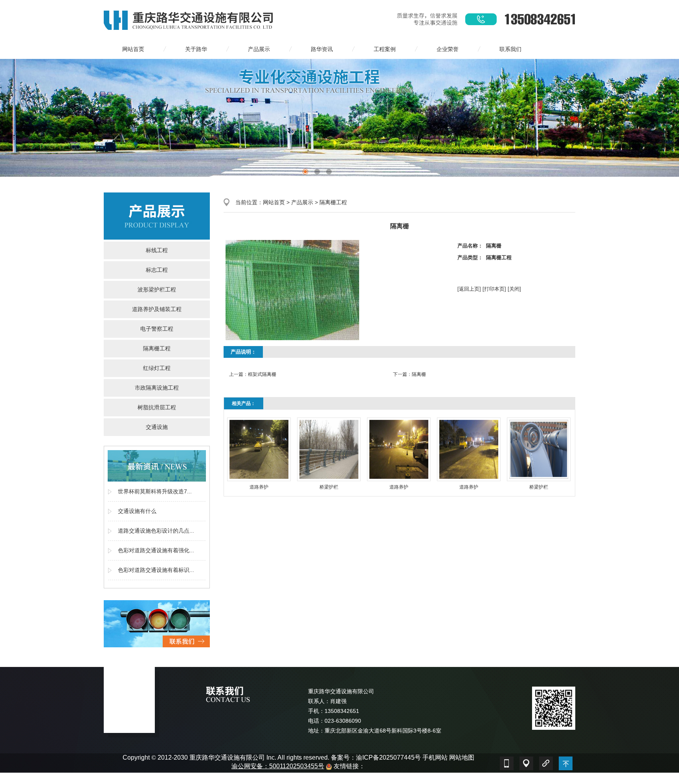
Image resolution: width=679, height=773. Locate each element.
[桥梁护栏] (328, 449)
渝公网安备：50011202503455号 (277, 766)
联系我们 (510, 49)
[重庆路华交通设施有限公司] (189, 19)
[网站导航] (526, 761)
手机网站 (435, 757)
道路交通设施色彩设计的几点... (156, 531)
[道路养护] (259, 449)
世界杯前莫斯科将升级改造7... (155, 491)
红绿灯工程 (157, 368)
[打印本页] (494, 289)
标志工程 (157, 270)
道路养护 (259, 487)
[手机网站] (506, 761)
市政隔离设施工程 (157, 388)
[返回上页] (469, 289)
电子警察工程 (156, 329)
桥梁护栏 (328, 487)
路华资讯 (322, 49)
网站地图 (461, 757)
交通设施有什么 (137, 511)
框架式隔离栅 (262, 374)
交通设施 (157, 427)
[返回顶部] (565, 761)
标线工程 (157, 250)
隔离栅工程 (157, 348)
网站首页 (133, 49)
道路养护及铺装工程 (157, 309)
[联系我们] (157, 623)
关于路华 (196, 49)
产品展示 (259, 49)
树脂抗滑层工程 (157, 407)
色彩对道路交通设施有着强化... (156, 550)
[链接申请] (546, 761)
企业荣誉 (448, 49)
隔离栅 (419, 374)
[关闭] (514, 289)
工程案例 (385, 49)
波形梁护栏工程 (157, 289)
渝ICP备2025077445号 (388, 757)
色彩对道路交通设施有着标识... (156, 570)
